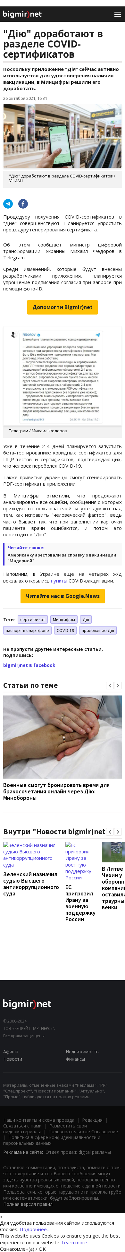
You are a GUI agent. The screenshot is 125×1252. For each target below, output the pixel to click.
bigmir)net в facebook (29, 665)
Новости (12, 1059)
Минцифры (64, 619)
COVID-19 (65, 630)
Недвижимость (82, 1052)
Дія (86, 619)
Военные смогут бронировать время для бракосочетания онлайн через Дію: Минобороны (56, 791)
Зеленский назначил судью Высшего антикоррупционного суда (31, 883)
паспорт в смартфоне (27, 630)
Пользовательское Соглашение (83, 1131)
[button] (110, 685)
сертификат (32, 619)
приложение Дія (98, 630)
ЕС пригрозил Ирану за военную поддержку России (80, 903)
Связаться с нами (22, 1126)
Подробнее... (35, 1229)
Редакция (92, 1120)
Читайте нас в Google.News (63, 596)
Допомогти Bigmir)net (62, 307)
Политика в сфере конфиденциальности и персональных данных (51, 1140)
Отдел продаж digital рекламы (78, 1152)
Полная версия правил (28, 1204)
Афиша (10, 1052)
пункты (59, 580)
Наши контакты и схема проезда (38, 1120)
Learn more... (76, 1242)
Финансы (75, 1059)
